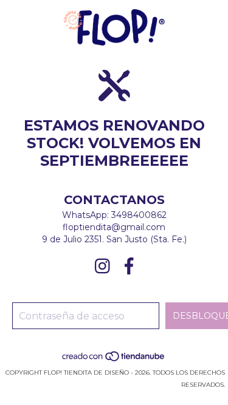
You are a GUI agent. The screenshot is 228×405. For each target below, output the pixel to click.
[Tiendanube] (114, 360)
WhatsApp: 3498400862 (114, 214)
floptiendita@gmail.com (114, 227)
